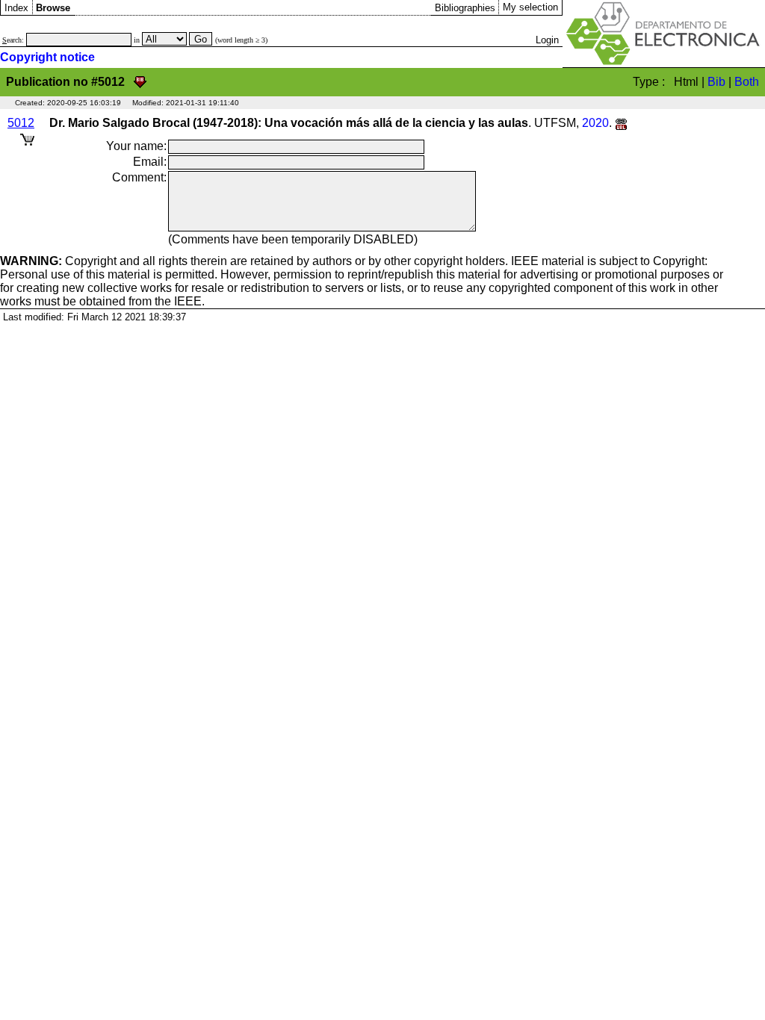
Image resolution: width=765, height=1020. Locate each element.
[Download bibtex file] (140, 81)
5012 (20, 122)
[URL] (621, 122)
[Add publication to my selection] (27, 137)
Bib (716, 81)
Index (16, 7)
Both (746, 81)
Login (547, 40)
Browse (53, 7)
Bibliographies (465, 7)
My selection (530, 7)
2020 (595, 122)
